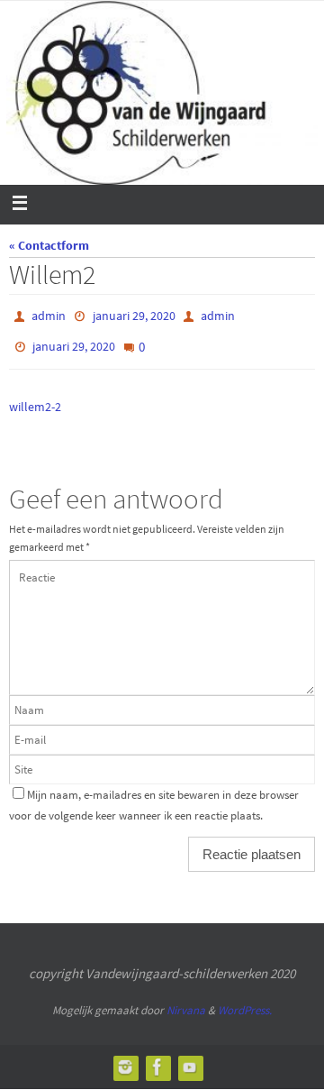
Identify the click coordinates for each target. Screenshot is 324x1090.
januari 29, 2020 (134, 315)
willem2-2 (35, 398)
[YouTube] (190, 1059)
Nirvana (185, 1001)
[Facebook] (157, 1059)
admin (49, 315)
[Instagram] (125, 1059)
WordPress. (245, 1001)
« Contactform (49, 245)
